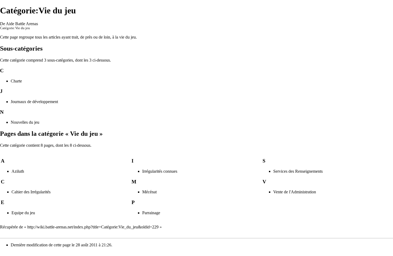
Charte (16, 81)
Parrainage (151, 212)
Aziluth (17, 171)
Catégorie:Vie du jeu (15, 28)
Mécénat (149, 192)
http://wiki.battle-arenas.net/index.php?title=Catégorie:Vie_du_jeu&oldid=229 (93, 227)
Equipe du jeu (23, 212)
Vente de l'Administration (294, 192)
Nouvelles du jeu (25, 122)
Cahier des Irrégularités (31, 192)
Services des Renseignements (298, 171)
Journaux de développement (34, 101)
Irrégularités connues (159, 171)
